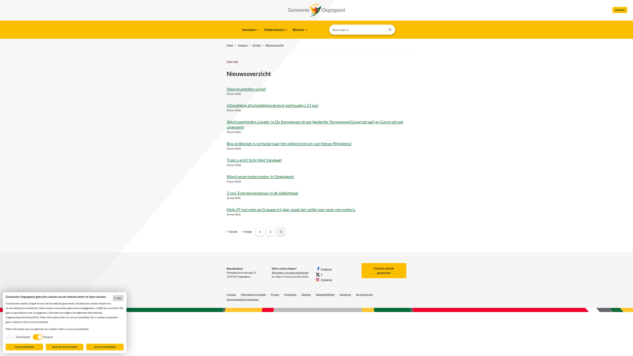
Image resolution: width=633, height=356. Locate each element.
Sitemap (306, 294)
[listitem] (18, 337)
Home (230, 45)
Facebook (326, 269)
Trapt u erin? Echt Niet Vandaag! (254, 160)
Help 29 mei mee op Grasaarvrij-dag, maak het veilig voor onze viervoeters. (291, 209)
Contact (231, 294)
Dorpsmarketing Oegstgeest (243, 299)
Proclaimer (290, 294)
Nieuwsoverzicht (274, 45)
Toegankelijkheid (325, 294)
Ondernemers (274, 30)
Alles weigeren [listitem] (24, 347)
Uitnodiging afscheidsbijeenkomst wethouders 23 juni (272, 105)
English (620, 10)
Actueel (256, 45)
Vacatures (345, 294)
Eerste (233, 231)
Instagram (326, 279)
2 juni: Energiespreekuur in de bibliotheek (262, 193)
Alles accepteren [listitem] (105, 347)
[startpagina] (316, 9)
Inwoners (249, 30)
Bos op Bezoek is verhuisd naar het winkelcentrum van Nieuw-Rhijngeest (289, 143)
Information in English (253, 294)
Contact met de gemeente (384, 271)
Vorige (248, 231)
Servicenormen (364, 294)
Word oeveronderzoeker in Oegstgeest (260, 176)
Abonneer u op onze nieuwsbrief (290, 272)
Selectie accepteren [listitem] (64, 347)
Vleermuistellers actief (246, 89)
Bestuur (298, 30)
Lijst (119, 298)
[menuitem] (250, 30)
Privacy (275, 294)
